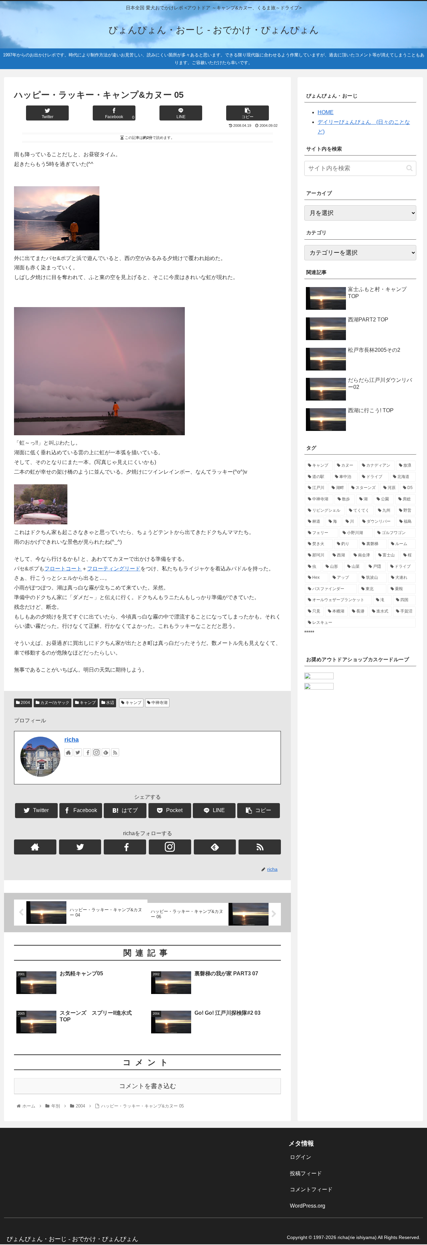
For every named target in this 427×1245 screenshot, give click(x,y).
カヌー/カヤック (54, 702)
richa (71, 739)
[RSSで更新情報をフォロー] (115, 752)
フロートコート (63, 568)
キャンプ (87, 702)
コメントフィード (311, 1189)
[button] (409, 168)
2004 (25, 702)
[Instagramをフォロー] (96, 752)
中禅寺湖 (158, 702)
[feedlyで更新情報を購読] (106, 752)
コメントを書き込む (147, 1085)
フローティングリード (113, 568)
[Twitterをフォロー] (78, 752)
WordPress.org (307, 1206)
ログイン (300, 1157)
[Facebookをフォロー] (87, 752)
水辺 (109, 702)
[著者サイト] (68, 752)
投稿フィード (306, 1173)
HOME (326, 112)
